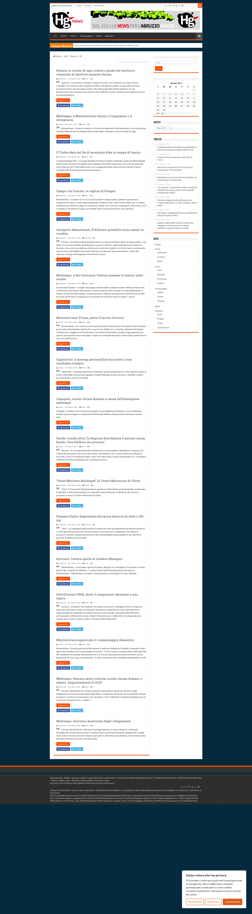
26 (176, 106)
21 (188, 102)
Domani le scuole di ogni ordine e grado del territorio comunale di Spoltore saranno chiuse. (95, 72)
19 (176, 102)
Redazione (62, 79)
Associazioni (163, 327)
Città (159, 270)
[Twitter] (171, 5)
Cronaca (87, 524)
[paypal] (182, 5)
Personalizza (195, 901)
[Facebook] (168, 5)
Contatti (87, 5)
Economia (162, 279)
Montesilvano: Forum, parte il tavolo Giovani (90, 318)
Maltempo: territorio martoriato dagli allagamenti (93, 721)
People (160, 318)
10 (164, 98)
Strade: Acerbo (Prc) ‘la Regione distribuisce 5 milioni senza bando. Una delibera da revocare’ (100, 440)
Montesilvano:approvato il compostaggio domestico (95, 640)
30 (158, 110)
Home (79, 5)
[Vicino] (244, 872)
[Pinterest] (174, 5)
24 (164, 106)
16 (158, 102)
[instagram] (179, 5)
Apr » (163, 113)
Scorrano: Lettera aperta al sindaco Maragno (89, 559)
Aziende (87, 238)
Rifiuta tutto (213, 901)
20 (182, 102)
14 (188, 98)
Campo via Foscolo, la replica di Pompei (86, 191)
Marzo (74, 56)
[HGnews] (67, 19)
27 (182, 106)
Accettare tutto (232, 901)
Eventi (86, 485)
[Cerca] (200, 5)
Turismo (161, 301)
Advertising (99, 5)
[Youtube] (177, 5)
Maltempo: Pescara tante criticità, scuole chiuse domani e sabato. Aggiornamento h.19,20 (99, 680)
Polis (73, 36)
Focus (63, 36)
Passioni (109, 36)
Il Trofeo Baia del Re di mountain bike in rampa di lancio (98, 152)
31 (164, 110)
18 (170, 102)
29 (194, 106)
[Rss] (165, 5)
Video (160, 323)
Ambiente (161, 252)
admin (60, 124)
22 (194, 102)
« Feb (157, 113)
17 (164, 102)
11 (170, 98)
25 (170, 106)
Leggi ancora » (63, 100)
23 (158, 106)
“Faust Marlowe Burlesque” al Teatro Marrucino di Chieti (98, 481)
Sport (99, 36)
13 (182, 98)
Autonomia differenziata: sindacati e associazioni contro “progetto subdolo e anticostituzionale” (112, 45)
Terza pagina (86, 36)
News (86, 79)
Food (159, 314)
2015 (66, 56)
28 (188, 106)
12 (176, 98)
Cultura (160, 292)
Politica (160, 283)
